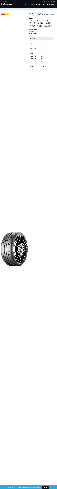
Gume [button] (28, 4)
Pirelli (45, 13)
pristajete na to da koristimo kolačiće (29, 487)
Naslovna (31, 13)
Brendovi (53, 4)
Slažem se (45, 487)
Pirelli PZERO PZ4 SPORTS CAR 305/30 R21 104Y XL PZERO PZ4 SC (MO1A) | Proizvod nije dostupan (42, 15)
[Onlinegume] (8, 4)
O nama (32, 4)
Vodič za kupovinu (38, 5)
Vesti (43, 4)
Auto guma (36, 13)
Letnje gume (41, 13)
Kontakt (48, 4)
